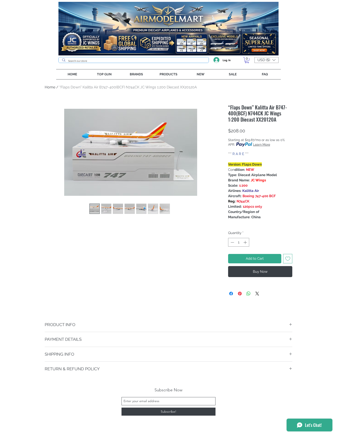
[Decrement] (232, 242)
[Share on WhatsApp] (248, 293)
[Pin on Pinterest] (240, 293)
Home (50, 87)
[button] (247, 60)
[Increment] (246, 242)
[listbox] (266, 60)
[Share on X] (257, 293)
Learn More (261, 144)
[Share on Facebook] (231, 293)
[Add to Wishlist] (288, 258)
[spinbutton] (239, 242)
